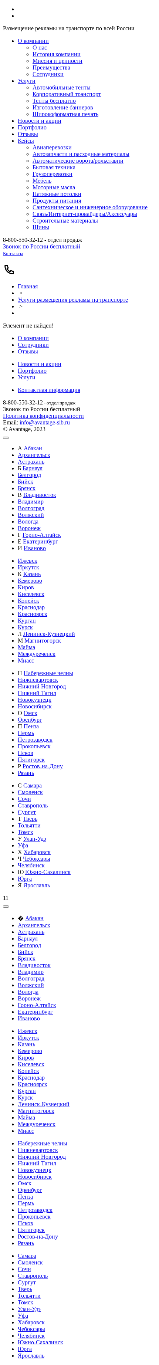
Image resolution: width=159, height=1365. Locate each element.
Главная (28, 286)
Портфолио (32, 371)
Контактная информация (49, 390)
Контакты (13, 253)
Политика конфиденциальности (43, 416)
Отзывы (28, 351)
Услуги (26, 377)
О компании (33, 338)
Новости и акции (39, 364)
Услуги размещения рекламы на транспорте (73, 300)
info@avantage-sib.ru (45, 422)
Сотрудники (33, 345)
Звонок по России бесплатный (41, 246)
